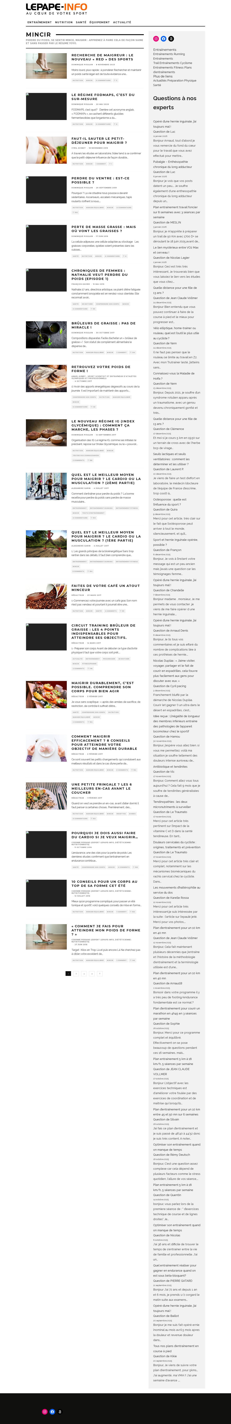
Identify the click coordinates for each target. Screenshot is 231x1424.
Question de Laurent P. (168, 469)
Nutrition (64, 22)
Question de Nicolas (166, 1235)
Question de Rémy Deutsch (171, 1154)
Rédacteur (78, 595)
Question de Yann (165, 343)
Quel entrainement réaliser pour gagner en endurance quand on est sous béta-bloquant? (174, 1270)
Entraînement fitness (127, 508)
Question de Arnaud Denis (170, 630)
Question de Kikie (165, 1356)
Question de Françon (167, 550)
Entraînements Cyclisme (176, 63)
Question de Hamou (166, 736)
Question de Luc (164, 131)
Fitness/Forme (89, 663)
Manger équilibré (95, 207)
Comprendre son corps (107, 304)
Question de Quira (165, 509)
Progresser (109, 659)
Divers (132, 814)
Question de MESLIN (167, 222)
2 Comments (78, 460)
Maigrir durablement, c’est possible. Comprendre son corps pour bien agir (103, 687)
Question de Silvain (166, 1119)
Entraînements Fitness (168, 67)
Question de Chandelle (168, 590)
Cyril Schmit (79, 148)
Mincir (89, 80)
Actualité (122, 22)
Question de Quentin (167, 1195)
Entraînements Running (169, 54)
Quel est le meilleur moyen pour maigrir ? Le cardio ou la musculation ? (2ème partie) (106, 479)
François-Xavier (81, 284)
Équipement (100, 22)
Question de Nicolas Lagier (171, 257)
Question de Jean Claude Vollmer (175, 298)
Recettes (121, 814)
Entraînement (40, 22)
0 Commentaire (103, 80)
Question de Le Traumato (170, 812)
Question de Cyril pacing (169, 686)
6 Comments (124, 867)
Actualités (160, 80)
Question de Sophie (166, 1023)
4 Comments (111, 611)
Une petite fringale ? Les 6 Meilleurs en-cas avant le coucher (102, 788)
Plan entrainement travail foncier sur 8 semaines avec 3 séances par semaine (176, 212)
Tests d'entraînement (93, 513)
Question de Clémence (168, 429)
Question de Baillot (166, 1316)
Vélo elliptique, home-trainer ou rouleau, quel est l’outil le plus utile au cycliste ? (176, 333)
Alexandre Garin (81, 488)
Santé (81, 22)
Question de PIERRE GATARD (172, 1280)
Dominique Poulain (82, 65)
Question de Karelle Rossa (171, 897)
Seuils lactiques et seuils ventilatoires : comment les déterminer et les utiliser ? (171, 459)
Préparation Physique (181, 80)
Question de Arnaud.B (167, 983)
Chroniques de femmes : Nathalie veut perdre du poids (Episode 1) (100, 275)
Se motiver (87, 304)
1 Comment (101, 164)
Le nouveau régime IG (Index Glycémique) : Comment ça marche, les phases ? (103, 425)
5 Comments (78, 571)
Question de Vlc (163, 771)
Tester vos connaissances (86, 455)
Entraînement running (101, 508)
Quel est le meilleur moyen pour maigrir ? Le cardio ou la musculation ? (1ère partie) (106, 536)
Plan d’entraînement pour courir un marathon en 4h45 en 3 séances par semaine (176, 1013)
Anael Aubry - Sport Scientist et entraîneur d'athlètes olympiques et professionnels (104, 377)
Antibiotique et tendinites (170, 766)
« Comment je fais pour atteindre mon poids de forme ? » (106, 930)
